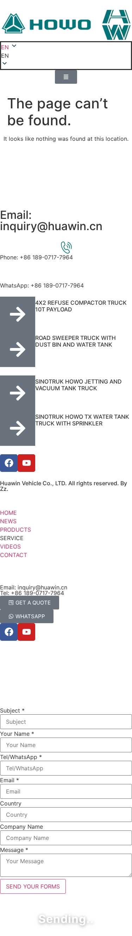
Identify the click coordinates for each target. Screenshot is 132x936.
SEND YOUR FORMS (33, 886)
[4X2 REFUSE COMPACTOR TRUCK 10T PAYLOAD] (17, 314)
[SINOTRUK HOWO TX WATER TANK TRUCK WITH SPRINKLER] (17, 428)
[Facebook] (9, 463)
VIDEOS (10, 546)
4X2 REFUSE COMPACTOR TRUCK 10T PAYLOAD (81, 306)
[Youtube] (26, 463)
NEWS (8, 521)
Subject (12, 710)
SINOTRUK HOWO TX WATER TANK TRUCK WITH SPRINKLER (82, 420)
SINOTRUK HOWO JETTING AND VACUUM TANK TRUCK (78, 385)
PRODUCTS (15, 529)
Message (14, 850)
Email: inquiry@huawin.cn (51, 220)
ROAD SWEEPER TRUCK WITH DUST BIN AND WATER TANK (75, 341)
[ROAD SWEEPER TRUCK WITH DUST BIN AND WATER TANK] (17, 349)
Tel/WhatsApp (21, 757)
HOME (8, 512)
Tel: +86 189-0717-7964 (32, 592)
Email (9, 780)
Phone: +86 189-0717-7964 (36, 257)
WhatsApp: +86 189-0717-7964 (42, 285)
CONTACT (13, 554)
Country (10, 803)
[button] (66, 55)
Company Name (21, 826)
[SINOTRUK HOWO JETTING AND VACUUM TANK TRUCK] (17, 393)
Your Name (17, 733)
